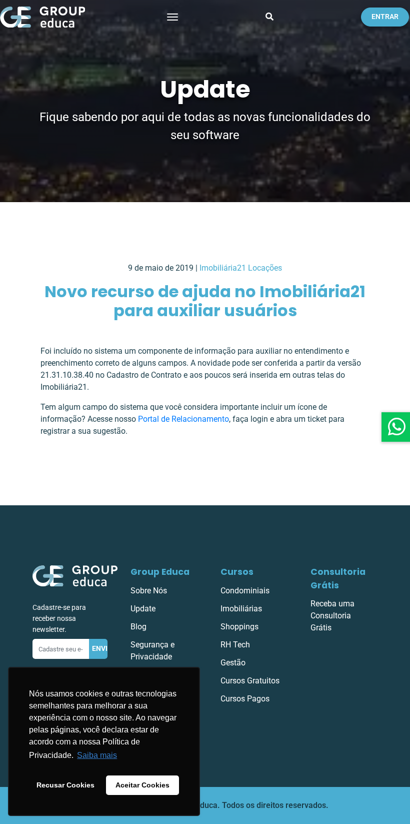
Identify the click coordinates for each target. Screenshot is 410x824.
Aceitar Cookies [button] (143, 785)
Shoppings (239, 626)
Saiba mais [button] (97, 755)
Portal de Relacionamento (183, 419)
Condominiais (245, 590)
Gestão (233, 662)
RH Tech (235, 644)
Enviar (100, 648)
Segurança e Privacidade (152, 650)
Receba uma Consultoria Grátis (332, 615)
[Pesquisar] (270, 17)
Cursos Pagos (245, 698)
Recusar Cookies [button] (65, 785)
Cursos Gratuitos (250, 680)
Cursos (237, 572)
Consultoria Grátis (338, 578)
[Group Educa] (75, 575)
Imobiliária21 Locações (241, 268)
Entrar (385, 17)
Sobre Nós (148, 590)
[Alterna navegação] (172, 17)
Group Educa (160, 572)
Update (143, 608)
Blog (138, 626)
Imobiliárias (241, 608)
